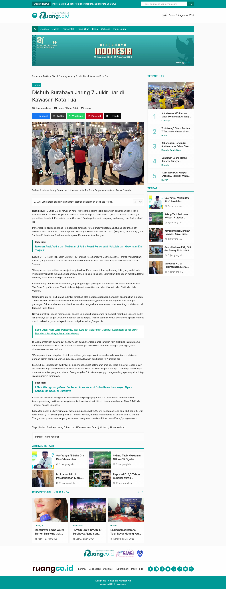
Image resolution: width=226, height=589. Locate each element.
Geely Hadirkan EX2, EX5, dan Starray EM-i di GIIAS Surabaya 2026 (178, 250)
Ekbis (95, 29)
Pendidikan (83, 29)
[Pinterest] (191, 569)
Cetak (88, 108)
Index (134, 569)
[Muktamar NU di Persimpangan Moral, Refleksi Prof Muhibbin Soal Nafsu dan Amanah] (43, 478)
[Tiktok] (179, 569)
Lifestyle (44, 29)
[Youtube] (167, 569)
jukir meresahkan (117, 427)
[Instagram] (156, 569)
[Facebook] (150, 569)
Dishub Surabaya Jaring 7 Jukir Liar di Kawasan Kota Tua (67, 427)
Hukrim (113, 526)
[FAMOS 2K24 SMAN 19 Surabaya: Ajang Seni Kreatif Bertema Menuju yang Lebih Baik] (88, 510)
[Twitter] (173, 569)
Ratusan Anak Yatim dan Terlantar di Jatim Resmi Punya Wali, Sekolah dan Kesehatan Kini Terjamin (88, 248)
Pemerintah (68, 29)
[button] (190, 4)
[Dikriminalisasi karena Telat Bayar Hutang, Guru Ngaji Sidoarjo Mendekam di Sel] (126, 510)
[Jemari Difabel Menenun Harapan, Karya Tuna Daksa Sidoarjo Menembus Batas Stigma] (156, 235)
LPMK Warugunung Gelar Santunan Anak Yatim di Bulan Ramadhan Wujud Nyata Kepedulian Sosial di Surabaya (83, 389)
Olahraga (105, 29)
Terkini (36, 85)
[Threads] (162, 569)
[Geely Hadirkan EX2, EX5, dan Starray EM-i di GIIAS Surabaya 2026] (156, 251)
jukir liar (102, 427)
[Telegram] (185, 569)
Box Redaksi (95, 569)
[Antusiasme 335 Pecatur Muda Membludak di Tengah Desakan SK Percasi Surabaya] (171, 95)
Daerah (55, 29)
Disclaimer (108, 569)
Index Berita (119, 29)
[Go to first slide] (142, 492)
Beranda (82, 569)
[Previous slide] (138, 492)
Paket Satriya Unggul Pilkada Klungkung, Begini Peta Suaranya (84, 3)
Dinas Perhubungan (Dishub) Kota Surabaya (80, 227)
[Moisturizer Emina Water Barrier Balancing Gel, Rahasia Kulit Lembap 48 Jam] (50, 510)
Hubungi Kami (122, 569)
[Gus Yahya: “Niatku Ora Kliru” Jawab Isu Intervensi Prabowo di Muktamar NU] (43, 459)
